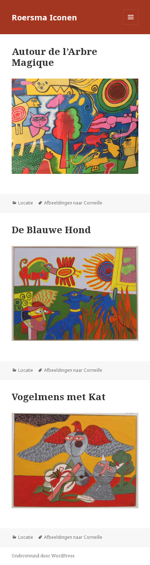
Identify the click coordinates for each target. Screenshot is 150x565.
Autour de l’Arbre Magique (54, 57)
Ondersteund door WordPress (43, 556)
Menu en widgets (130, 24)
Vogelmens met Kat (59, 396)
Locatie (25, 203)
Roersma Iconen (44, 17)
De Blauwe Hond (51, 229)
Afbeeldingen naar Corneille (73, 203)
